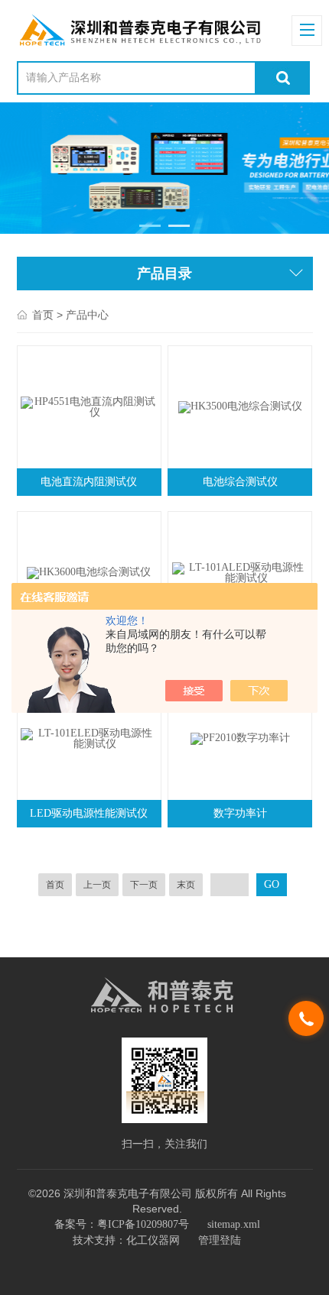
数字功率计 (240, 813)
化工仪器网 (153, 1240)
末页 (186, 884)
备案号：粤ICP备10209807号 (121, 1224)
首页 (43, 315)
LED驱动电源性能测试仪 (89, 813)
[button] (150, 226)
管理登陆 (219, 1240)
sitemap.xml (233, 1224)
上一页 (97, 884)
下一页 (144, 884)
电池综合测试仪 (240, 481)
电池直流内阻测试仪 (89, 481)
